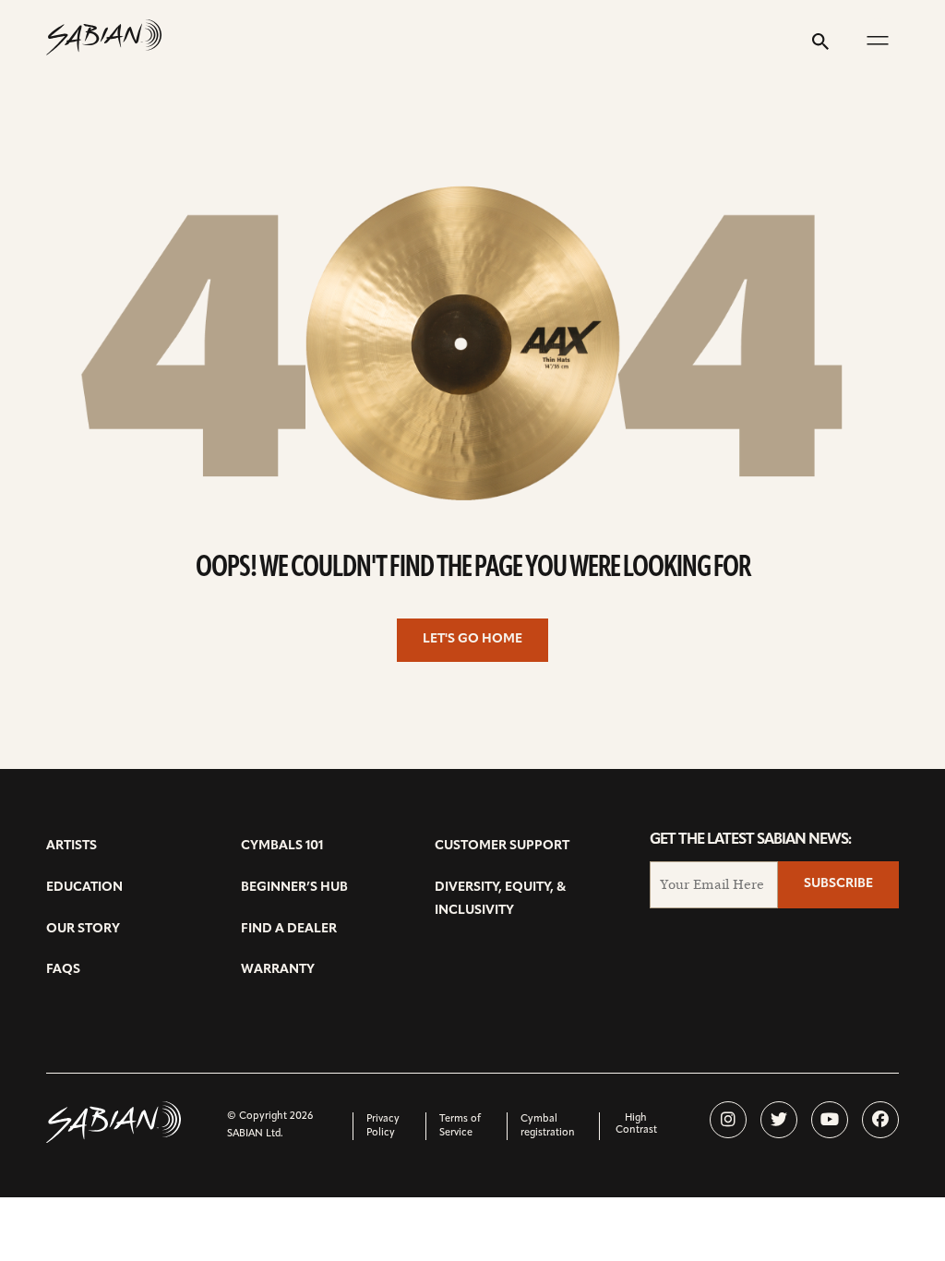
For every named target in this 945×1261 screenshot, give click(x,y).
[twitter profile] (778, 1119)
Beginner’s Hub (294, 888)
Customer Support (502, 846)
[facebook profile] (880, 1119)
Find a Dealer (289, 929)
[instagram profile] (728, 1119)
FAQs (63, 970)
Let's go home (472, 639)
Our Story (83, 929)
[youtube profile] (829, 1119)
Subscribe (838, 884)
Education (84, 888)
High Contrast (636, 1124)
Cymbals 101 (282, 846)
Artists (71, 846)
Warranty (278, 970)
